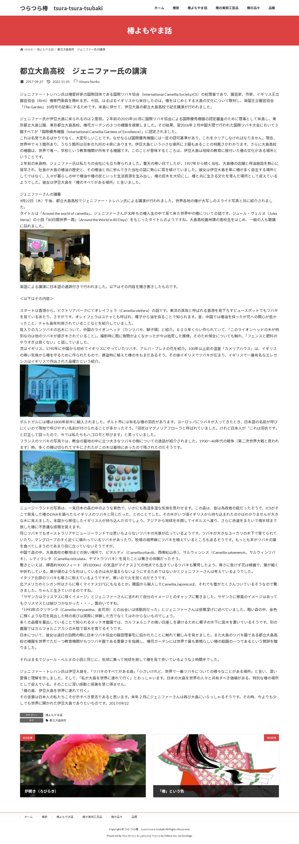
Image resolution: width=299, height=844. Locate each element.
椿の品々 (116, 817)
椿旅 (44, 817)
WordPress (129, 835)
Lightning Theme (149, 835)
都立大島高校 (58, 720)
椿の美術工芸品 (92, 817)
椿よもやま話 (54, 715)
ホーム (28, 817)
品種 (134, 817)
